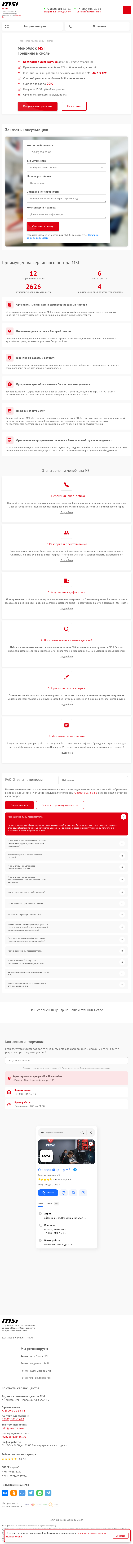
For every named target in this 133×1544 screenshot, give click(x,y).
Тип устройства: (36, 160)
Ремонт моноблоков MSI (36, 1377)
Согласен (121, 1535)
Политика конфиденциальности (66, 1519)
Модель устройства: (39, 176)
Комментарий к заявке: (41, 207)
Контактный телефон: (40, 145)
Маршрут (50, 1193)
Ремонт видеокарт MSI (35, 1363)
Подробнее (66, 512)
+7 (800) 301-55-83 (59, 9)
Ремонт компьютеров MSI (36, 1370)
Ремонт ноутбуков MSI (34, 1356)
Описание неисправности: (43, 191)
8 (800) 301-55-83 (13, 1419)
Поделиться (5, 1493)
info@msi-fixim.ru (13, 1428)
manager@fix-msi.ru (14, 1436)
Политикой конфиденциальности (94, 1068)
